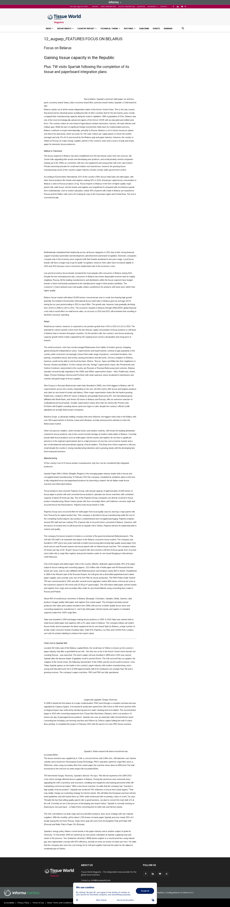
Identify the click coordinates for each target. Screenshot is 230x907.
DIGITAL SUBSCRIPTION (126, 6)
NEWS (48, 28)
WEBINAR (168, 28)
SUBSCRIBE (144, 28)
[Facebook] (173, 6)
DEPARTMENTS (64, 28)
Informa (115, 2)
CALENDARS (151, 6)
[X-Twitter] (185, 6)
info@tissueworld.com (100, 880)
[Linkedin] (178, 6)
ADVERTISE (141, 6)
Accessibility (9, 902)
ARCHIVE (95, 6)
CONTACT (163, 6)
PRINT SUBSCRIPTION (108, 6)
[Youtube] (182, 6)
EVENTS (156, 28)
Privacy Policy (23, 902)
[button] (183, 28)
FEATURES (128, 28)
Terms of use (38, 902)
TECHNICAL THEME (109, 28)
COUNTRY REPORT (85, 28)
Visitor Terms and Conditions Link (61, 902)
